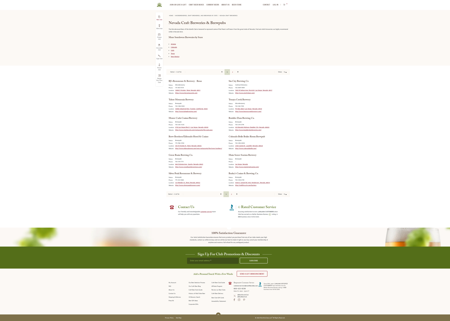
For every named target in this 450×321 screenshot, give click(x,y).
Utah (172, 50)
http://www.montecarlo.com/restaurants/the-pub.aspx (194, 130)
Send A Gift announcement (252, 274)
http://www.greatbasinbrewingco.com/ (188, 167)
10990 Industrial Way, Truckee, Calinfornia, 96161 (191, 109)
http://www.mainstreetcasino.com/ (247, 167)
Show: (280, 72)
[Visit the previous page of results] (221, 71)
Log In (275, 5)
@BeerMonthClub (243, 295)
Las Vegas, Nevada (241, 164)
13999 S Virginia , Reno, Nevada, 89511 (187, 90)
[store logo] (159, 3)
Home (171, 15)
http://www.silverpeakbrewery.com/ (187, 185)
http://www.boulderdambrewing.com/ (248, 130)
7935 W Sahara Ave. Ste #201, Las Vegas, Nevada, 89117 (253, 90)
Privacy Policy (169, 318)
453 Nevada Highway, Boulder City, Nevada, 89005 (252, 127)
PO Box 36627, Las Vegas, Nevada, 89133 (248, 109)
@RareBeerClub (242, 297)
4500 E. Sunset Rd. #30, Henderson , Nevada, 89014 (252, 183)
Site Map (178, 318)
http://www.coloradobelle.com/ (246, 148)
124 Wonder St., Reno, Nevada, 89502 (187, 183)
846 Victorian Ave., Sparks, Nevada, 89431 (189, 164)
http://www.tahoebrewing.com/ (186, 111)
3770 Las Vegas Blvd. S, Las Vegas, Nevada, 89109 (191, 127)
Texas (173, 54)
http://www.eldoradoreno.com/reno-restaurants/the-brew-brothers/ (198, 148)
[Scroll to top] (218, 314)
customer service (206, 212)
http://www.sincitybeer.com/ (245, 93)
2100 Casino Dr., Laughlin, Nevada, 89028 (249, 146)
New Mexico (175, 57)
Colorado (174, 47)
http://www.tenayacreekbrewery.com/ (248, 111)
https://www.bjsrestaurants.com (186, 93)
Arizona (173, 44)
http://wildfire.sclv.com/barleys (245, 185)
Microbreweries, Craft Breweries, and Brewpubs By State (196, 15)
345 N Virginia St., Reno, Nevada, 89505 (188, 146)
